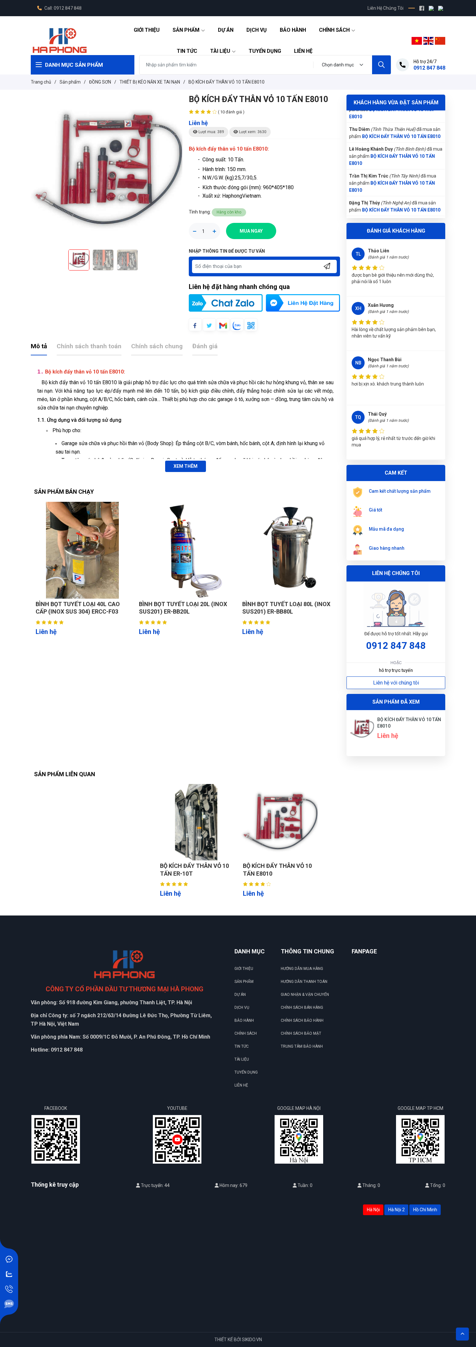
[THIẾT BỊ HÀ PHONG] (59, 40)
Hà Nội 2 (396, 1209)
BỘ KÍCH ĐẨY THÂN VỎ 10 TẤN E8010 (401, 126)
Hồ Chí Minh (425, 1209)
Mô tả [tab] (39, 346)
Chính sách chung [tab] (157, 346)
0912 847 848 (396, 645)
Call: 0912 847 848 (62, 8)
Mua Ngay (251, 231)
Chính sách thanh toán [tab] (89, 346)
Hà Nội (373, 1209)
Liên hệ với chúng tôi (396, 683)
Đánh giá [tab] (205, 346)
